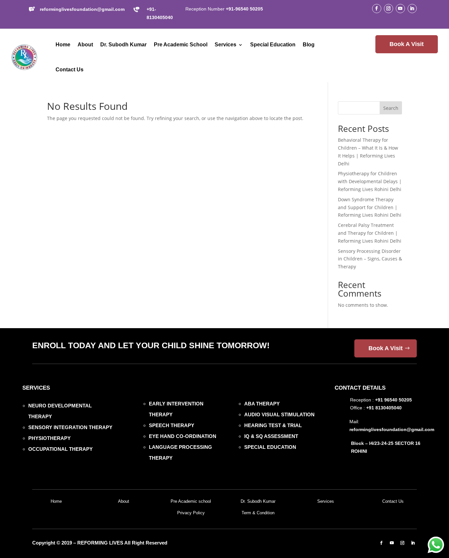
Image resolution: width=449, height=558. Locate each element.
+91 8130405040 (384, 407)
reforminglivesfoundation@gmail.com (82, 9)
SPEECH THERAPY (171, 425)
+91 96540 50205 (393, 399)
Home (63, 44)
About (85, 44)
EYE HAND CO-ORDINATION (182, 436)
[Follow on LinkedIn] (412, 8)
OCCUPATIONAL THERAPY (60, 449)
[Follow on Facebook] (376, 8)
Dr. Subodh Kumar (123, 44)
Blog (309, 44)
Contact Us (69, 69)
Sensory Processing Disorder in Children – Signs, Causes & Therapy (370, 259)
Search (390, 108)
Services (225, 44)
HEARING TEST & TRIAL (273, 425)
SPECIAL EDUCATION (270, 447)
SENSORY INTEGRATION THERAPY (70, 427)
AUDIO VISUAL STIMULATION (279, 414)
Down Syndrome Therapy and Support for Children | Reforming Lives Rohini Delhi (369, 207)
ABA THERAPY (262, 403)
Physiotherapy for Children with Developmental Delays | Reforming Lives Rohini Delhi (370, 181)
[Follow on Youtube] (400, 8)
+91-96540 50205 (244, 9)
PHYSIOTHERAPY (49, 438)
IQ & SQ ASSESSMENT (271, 436)
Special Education (272, 44)
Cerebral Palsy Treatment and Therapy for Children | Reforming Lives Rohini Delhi (369, 233)
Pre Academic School (180, 44)
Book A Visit (407, 44)
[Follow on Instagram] (388, 8)
